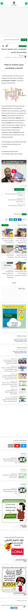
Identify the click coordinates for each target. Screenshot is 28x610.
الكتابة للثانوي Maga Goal (21, 353)
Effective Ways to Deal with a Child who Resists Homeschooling (20, 273)
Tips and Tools (23, 46)
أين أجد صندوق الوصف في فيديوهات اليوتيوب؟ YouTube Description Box (11, 392)
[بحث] (2, 3)
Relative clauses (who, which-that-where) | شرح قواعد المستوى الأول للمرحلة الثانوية (9, 384)
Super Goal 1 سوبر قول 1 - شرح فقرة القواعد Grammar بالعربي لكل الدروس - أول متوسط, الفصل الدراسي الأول (9, 369)
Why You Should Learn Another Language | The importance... (8, 240)
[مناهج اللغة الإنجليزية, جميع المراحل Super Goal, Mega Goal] (22, 460)
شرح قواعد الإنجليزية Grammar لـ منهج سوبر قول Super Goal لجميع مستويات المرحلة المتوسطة (9, 377)
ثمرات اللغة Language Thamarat (8, 605)
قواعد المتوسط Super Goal (20, 340)
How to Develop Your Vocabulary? (15, 205)
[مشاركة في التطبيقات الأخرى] (6, 219)
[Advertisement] (14, 22)
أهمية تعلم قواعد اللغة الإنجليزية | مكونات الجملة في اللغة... (11, 38)
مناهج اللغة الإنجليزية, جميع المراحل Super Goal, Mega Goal (10, 461)
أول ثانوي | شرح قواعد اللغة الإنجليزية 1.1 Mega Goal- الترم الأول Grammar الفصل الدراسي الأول (9, 400)
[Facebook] (11, 446)
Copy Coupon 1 (23, 525)
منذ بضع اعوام (19, 192)
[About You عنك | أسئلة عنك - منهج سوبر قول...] (22, 476)
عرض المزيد (5, 225)
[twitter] (24, 446)
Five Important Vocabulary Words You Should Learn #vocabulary (8, 274)
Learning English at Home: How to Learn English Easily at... (21, 240)
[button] (20, 219)
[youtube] (17, 446)
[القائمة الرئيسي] (26, 3)
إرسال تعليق (22, 288)
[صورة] (22, 361)
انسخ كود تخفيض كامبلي (21, 559)
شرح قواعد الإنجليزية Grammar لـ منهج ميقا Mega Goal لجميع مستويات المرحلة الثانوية (10, 362)
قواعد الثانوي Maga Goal (21, 341)
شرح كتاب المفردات (21, 600)
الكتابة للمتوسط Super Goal (20, 351)
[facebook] (12, 608)
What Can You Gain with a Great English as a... (21, 257)
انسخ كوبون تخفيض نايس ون (20, 593)
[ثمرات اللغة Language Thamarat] (14, 3)
